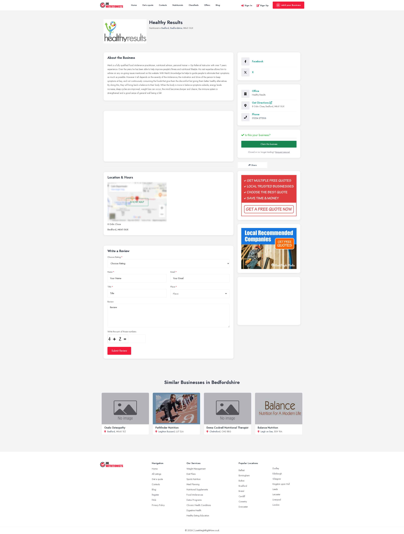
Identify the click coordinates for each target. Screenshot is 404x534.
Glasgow (277, 478)
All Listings (156, 474)
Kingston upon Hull (281, 484)
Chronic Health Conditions (199, 505)
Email (172, 272)
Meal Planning (193, 484)
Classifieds (194, 5)
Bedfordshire (176, 28)
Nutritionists (177, 5)
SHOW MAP (137, 202)
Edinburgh (277, 473)
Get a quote (147, 5)
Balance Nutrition (268, 427)
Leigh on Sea (267, 431)
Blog (218, 5)
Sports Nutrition (194, 479)
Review (110, 301)
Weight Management (196, 468)
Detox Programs (194, 500)
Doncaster (243, 506)
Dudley (276, 468)
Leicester (276, 494)
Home (134, 5)
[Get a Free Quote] (269, 195)
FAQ (154, 500)
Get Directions (261, 103)
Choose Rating (114, 257)
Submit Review (119, 351)
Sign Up (264, 5)
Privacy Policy (158, 505)
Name (110, 272)
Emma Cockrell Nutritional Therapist (227, 427)
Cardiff (242, 496)
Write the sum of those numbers (121, 331)
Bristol (241, 491)
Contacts (163, 5)
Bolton (241, 480)
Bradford (243, 485)
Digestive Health (194, 510)
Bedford (165, 28)
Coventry (243, 501)
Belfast (241, 470)
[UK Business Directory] (269, 248)
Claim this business (269, 144)
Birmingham (244, 475)
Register (155, 494)
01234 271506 (259, 118)
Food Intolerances (195, 494)
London (276, 504)
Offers (207, 5)
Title (109, 286)
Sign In (248, 5)
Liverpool (277, 499)
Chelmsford (215, 431)
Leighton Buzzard (166, 431)
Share (254, 165)
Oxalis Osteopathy (114, 427)
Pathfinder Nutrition (167, 427)
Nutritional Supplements (197, 489)
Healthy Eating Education (198, 515)
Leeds (275, 489)
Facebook (257, 61)
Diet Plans (191, 474)
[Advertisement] (168, 137)
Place (172, 286)
